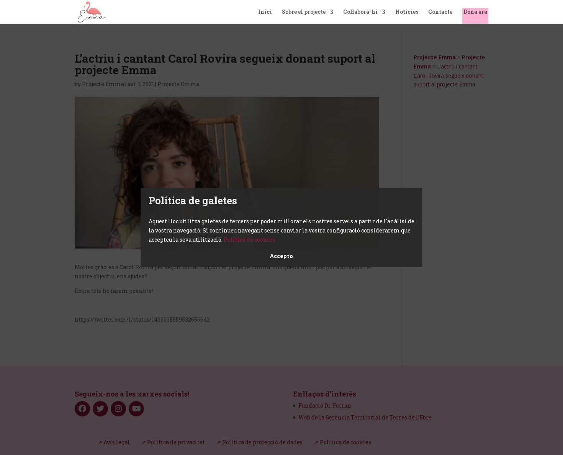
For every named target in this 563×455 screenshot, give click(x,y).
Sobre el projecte (304, 12)
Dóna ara (475, 12)
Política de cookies (249, 239)
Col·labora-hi (360, 12)
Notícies (406, 12)
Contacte (440, 12)
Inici (265, 12)
